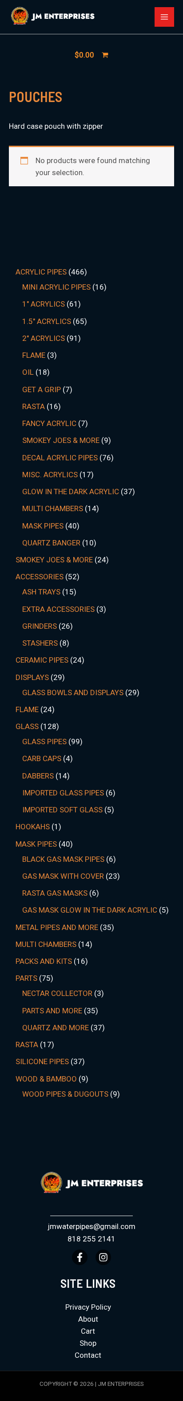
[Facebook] (80, 1257)
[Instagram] (103, 1257)
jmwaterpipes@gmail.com (91, 1226)
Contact (88, 1355)
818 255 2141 (91, 1238)
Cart (88, 1331)
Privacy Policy (88, 1307)
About (88, 1319)
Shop (88, 1343)
